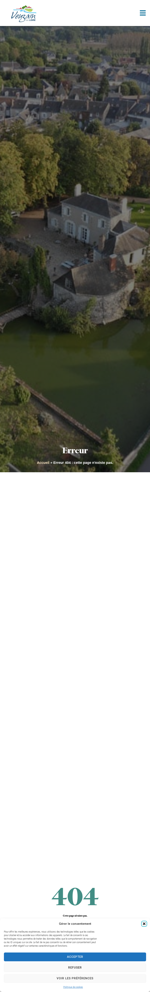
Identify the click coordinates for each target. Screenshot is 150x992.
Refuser (75, 967)
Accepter (75, 957)
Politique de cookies (73, 987)
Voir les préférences (75, 978)
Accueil (43, 463)
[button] (144, 924)
